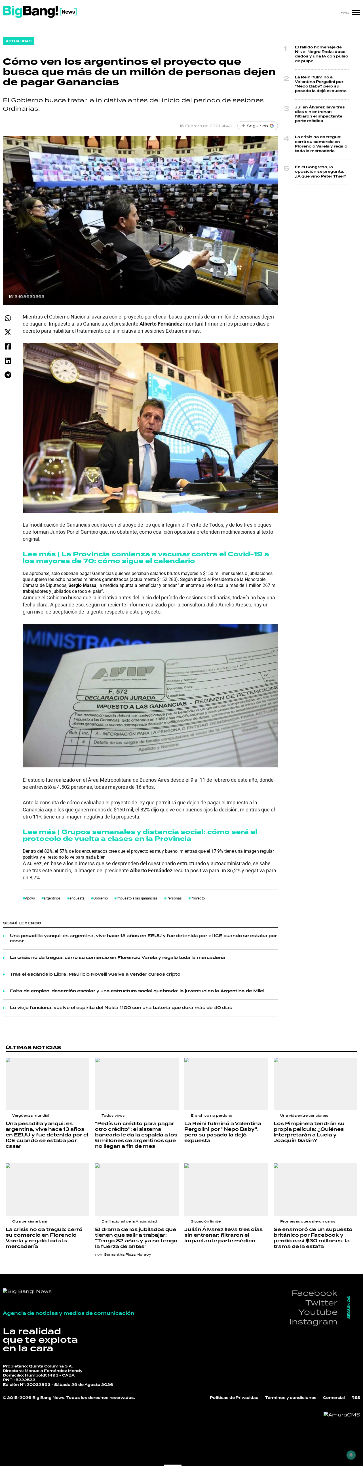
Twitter (321, 1302)
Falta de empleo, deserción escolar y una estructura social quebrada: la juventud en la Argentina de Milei (137, 991)
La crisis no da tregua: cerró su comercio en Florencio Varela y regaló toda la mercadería (117, 958)
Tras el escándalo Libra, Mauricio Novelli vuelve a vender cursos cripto (95, 974)
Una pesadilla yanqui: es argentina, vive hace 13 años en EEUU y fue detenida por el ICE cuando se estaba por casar (143, 938)
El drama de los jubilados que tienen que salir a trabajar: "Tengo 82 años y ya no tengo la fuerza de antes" (136, 1238)
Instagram (313, 1321)
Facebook (314, 1293)
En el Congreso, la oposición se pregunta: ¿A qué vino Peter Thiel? (320, 171)
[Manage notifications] (351, 1454)
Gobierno (100, 898)
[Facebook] (8, 346)
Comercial (334, 1398)
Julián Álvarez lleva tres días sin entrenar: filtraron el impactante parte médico (320, 114)
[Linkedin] (8, 361)
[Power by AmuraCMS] (342, 1415)
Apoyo (30, 898)
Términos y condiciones (290, 1398)
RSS (355, 1398)
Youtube (317, 1312)
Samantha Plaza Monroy (127, 1254)
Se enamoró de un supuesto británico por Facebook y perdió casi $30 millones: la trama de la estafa (313, 1238)
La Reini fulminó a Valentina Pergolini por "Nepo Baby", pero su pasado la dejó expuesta (321, 84)
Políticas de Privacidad (234, 1398)
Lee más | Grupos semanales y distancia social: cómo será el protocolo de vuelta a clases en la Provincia (140, 835)
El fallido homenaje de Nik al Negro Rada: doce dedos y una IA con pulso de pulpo (321, 54)
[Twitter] (8, 332)
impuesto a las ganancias (137, 898)
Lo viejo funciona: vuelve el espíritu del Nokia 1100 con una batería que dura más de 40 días (121, 1008)
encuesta (77, 898)
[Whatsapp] (8, 318)
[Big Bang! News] (40, 12)
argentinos (52, 898)
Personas (174, 898)
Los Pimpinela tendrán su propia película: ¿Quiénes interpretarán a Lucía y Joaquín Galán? (309, 1132)
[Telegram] (8, 375)
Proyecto (198, 898)
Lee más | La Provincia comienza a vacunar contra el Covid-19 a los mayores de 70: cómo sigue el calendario (146, 558)
